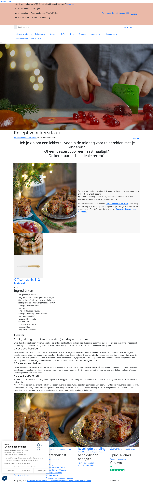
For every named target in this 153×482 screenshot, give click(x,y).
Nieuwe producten (24, 34)
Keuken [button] (53, 34)
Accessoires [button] (96, 34)
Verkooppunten (108, 13)
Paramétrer (26, 471)
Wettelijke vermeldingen (37, 480)
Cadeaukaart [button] (111, 34)
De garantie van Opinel (55, 467)
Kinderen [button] (82, 34)
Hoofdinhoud (5, 1)
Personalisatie (22, 38)
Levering (49, 464)
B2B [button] (127, 13)
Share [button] (135, 138)
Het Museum (120, 13)
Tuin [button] (72, 34)
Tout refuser (10, 471)
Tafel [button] (63, 34)
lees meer (70, 4)
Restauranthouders (86, 465)
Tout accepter (41, 471)
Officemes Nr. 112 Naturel (27, 281)
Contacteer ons (52, 459)
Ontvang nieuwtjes (118, 459)
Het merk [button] (35, 38)
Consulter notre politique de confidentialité (17, 463)
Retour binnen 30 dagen (56, 470)
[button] (4, 478)
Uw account (129, 27)
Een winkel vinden (21, 475)
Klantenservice (52, 475)
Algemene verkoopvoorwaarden (59, 478)
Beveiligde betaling (54, 472)
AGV (49, 480)
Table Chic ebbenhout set (117, 203)
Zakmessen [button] (40, 34)
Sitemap (68, 480)
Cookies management (81, 480)
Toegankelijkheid (58, 480)
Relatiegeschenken (86, 463)
